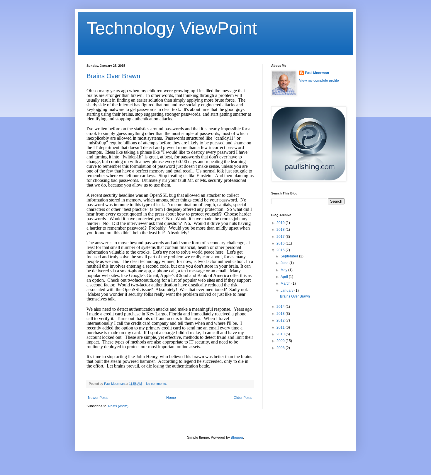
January (287, 290)
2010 (281, 334)
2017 (281, 237)
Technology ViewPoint (171, 28)
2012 (281, 320)
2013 (281, 314)
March (286, 283)
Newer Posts (98, 398)
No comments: (157, 383)
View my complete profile (319, 80)
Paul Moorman (317, 73)
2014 (281, 307)
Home (171, 398)
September (290, 256)
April (285, 277)
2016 (281, 243)
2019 (281, 223)
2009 (281, 341)
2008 (281, 348)
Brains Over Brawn (113, 76)
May (284, 270)
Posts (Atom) (118, 406)
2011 (281, 327)
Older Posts (243, 398)
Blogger (237, 437)
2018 (281, 230)
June (285, 263)
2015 (281, 250)
